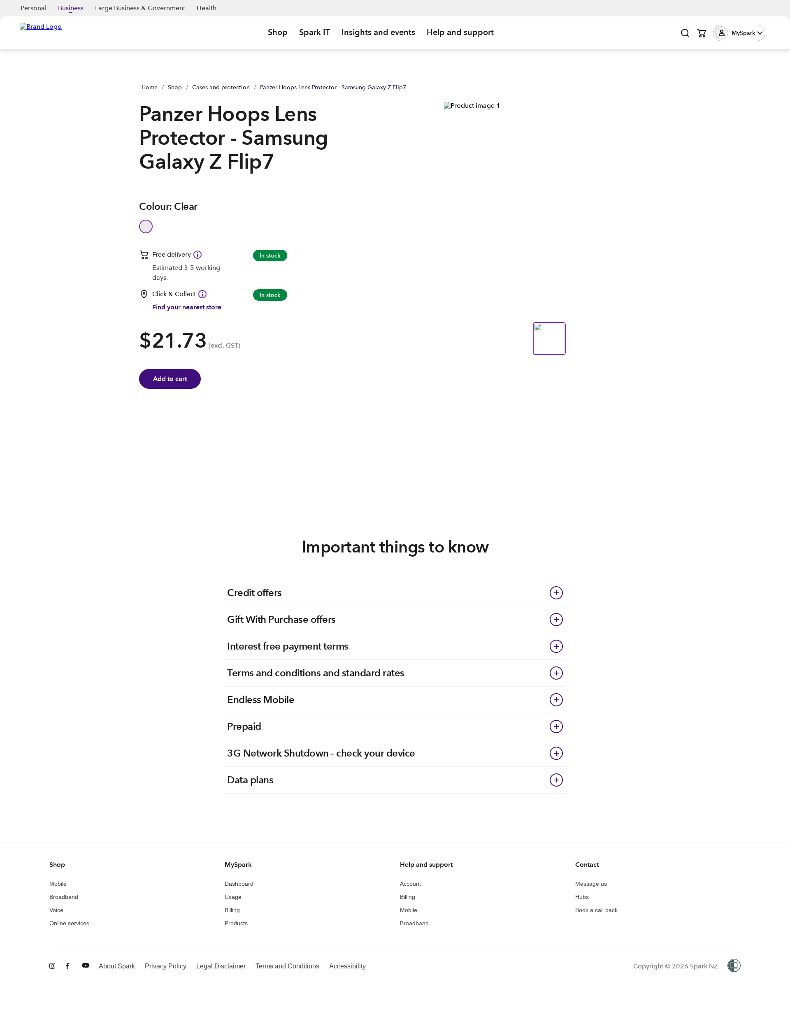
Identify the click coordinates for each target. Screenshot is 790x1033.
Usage (233, 897)
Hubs (582, 897)
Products (236, 923)
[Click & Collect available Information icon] (202, 294)
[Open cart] (701, 33)
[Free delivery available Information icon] (197, 255)
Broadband (63, 897)
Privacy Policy (165, 966)
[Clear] (146, 226)
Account (410, 883)
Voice (56, 910)
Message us (591, 883)
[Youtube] (85, 966)
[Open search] (685, 33)
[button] (739, 32)
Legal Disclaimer (221, 966)
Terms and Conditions (287, 966)
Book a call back (596, 910)
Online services (69, 923)
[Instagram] (52, 966)
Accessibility (347, 966)
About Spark (117, 966)
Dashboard (239, 883)
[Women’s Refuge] (734, 966)
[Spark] (41, 32)
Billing (232, 910)
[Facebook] (69, 966)
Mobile (58, 883)
